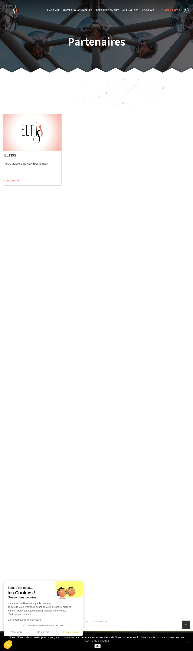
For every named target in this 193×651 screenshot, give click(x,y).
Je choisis (43, 631)
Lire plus (12, 181)
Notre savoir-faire (77, 10)
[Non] (188, 642)
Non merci (17, 631)
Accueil (88, 622)
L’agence (53, 10)
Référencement (107, 10)
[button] (7, 644)
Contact (148, 10)
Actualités (130, 10)
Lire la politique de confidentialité (24, 619)
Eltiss (10, 155)
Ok (97, 646)
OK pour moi (70, 631)
